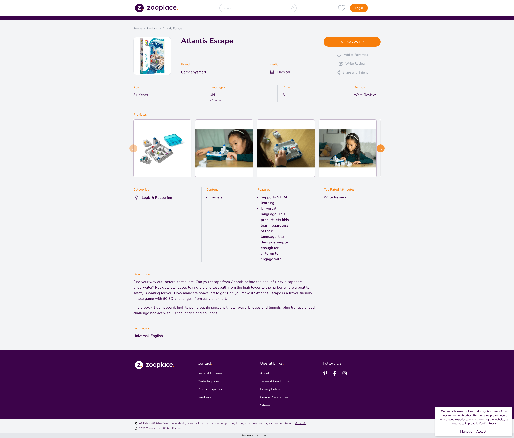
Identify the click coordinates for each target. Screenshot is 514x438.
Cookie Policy (487, 423)
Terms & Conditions (274, 381)
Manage (466, 432)
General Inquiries (210, 373)
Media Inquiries (209, 381)
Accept (481, 432)
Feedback (204, 397)
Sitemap (266, 405)
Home (138, 28)
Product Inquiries (210, 389)
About (264, 373)
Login (359, 8)
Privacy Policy (270, 389)
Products (152, 28)
